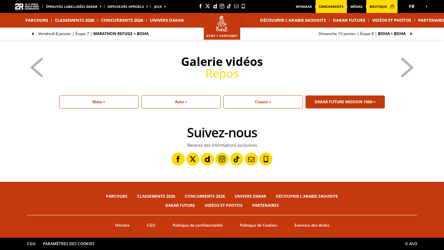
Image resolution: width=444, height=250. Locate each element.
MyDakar (304, 6)
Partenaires (265, 205)
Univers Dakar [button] (167, 20)
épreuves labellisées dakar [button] (72, 6)
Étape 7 (93, 33)
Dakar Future (349, 20)
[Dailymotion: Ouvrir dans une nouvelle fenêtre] (215, 6)
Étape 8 (362, 33)
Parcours (116, 196)
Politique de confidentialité (198, 225)
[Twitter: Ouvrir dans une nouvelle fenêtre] (207, 6)
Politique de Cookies (258, 225)
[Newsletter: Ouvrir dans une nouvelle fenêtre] (236, 6)
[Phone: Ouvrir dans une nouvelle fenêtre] (243, 6)
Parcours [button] (36, 20)
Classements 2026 (74, 20)
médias (356, 6)
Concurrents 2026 (122, 20)
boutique (379, 6)
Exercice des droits (311, 225)
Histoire (122, 225)
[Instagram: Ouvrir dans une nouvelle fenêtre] (222, 6)
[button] (414, 6)
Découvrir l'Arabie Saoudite (293, 20)
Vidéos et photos (391, 20)
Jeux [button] (158, 6)
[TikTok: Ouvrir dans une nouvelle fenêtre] (229, 6)
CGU (151, 225)
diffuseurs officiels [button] (126, 6)
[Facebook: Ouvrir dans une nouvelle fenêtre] (200, 6)
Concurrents (331, 6)
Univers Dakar (250, 196)
